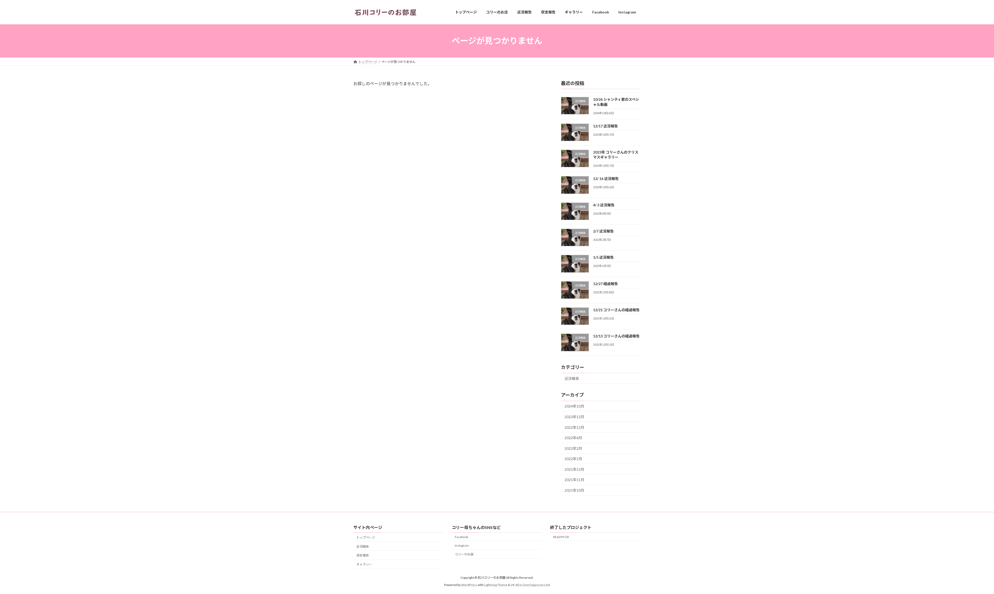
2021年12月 (574, 469)
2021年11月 (574, 479)
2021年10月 (574, 490)
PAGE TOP (968, 571)
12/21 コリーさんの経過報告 (616, 310)
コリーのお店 (464, 554)
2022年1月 (573, 459)
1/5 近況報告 (603, 257)
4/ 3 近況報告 (604, 204)
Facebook (461, 537)
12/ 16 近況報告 (606, 178)
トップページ (365, 537)
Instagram (462, 545)
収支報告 (362, 555)
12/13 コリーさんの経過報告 (616, 336)
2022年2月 (573, 448)
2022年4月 (573, 438)
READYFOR (561, 537)
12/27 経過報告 (605, 283)
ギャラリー (364, 565)
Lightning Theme (495, 585)
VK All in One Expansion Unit (530, 585)
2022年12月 (574, 427)
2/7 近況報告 (603, 231)
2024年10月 (574, 406)
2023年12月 (574, 417)
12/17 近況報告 (605, 126)
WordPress (469, 585)
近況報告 (572, 378)
